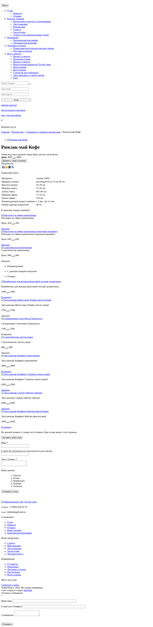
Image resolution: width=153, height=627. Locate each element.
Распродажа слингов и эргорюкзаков (32, 21)
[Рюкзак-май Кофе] (17, 140)
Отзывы (17, 16)
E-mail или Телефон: (11, 606)
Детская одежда (15, 554)
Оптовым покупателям (25, 43)
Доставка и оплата (16, 45)
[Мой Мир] (9, 167)
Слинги (17, 29)
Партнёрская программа (19, 533)
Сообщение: (7, 615)
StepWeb (28, 590)
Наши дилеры (14, 530)
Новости (17, 13)
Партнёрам (12, 37)
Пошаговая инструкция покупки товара (33, 48)
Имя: (4, 443)
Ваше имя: (6, 601)
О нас (10, 522)
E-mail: (5, 451)
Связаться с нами (10, 585)
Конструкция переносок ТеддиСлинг (32, 64)
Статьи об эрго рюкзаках (26, 72)
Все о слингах (14, 53)
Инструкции (19, 70)
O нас (10, 10)
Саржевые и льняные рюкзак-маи (43, 132)
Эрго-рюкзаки (20, 24)
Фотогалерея (19, 67)
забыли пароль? (9, 105)
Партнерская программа (25, 40)
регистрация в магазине (13, 110)
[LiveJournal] (12, 167)
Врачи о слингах (21, 62)
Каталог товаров (15, 18)
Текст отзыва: (8, 459)
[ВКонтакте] (3, 167)
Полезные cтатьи (21, 59)
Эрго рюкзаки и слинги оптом (28, 75)
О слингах (12, 564)
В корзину (6, 297)
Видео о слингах (21, 56)
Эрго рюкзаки (14, 548)
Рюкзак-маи (19, 27)
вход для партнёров (11, 115)
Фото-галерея (14, 575)
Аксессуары (19, 32)
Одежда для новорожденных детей (31, 35)
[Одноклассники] (6, 167)
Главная (5, 132)
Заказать (5, 228)
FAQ (15, 78)
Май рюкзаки (14, 546)
